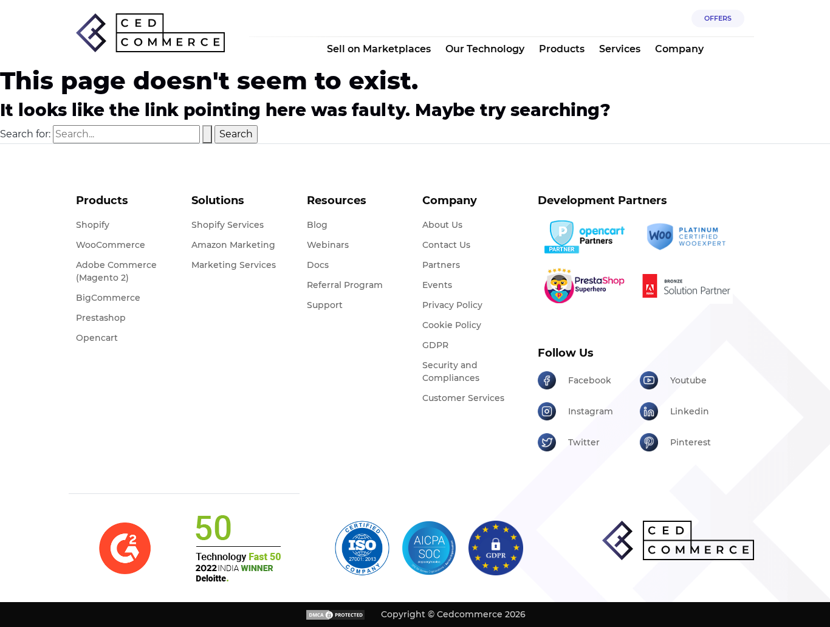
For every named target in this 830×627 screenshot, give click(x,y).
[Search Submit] (207, 134)
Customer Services (463, 397)
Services (619, 49)
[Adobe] (686, 285)
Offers (718, 18)
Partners (441, 264)
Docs (318, 264)
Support (325, 305)
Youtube (688, 380)
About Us (442, 224)
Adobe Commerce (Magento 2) (116, 271)
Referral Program (345, 284)
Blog (317, 224)
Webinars (328, 244)
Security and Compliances (450, 371)
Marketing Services (233, 264)
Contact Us (446, 244)
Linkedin (689, 411)
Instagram (590, 411)
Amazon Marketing (233, 244)
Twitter (584, 442)
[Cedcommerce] (678, 540)
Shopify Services (227, 224)
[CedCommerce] (150, 33)
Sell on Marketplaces (379, 49)
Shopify (92, 224)
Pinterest (690, 442)
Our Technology (484, 49)
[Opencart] (584, 237)
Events (437, 284)
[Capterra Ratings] (125, 548)
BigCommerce (108, 297)
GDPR (435, 345)
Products (562, 49)
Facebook (589, 380)
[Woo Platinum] (686, 237)
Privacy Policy (452, 305)
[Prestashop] (584, 285)
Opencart (97, 337)
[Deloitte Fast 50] (237, 548)
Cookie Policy (451, 325)
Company (679, 49)
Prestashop (101, 317)
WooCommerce (110, 244)
